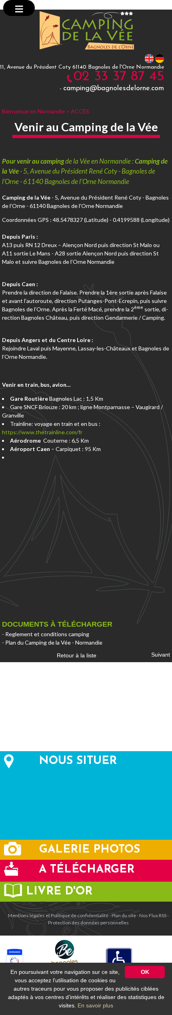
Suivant (160, 654)
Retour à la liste (76, 655)
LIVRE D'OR (59, 891)
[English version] (149, 58)
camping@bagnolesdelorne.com (113, 88)
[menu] (19, 8)
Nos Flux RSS (152, 915)
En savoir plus (95, 1005)
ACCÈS (80, 111)
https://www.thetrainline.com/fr (42, 432)
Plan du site (124, 915)
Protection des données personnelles (88, 923)
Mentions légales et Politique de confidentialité (58, 915)
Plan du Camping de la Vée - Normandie (53, 642)
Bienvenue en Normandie (33, 111)
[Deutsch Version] (159, 58)
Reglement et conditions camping (47, 634)
